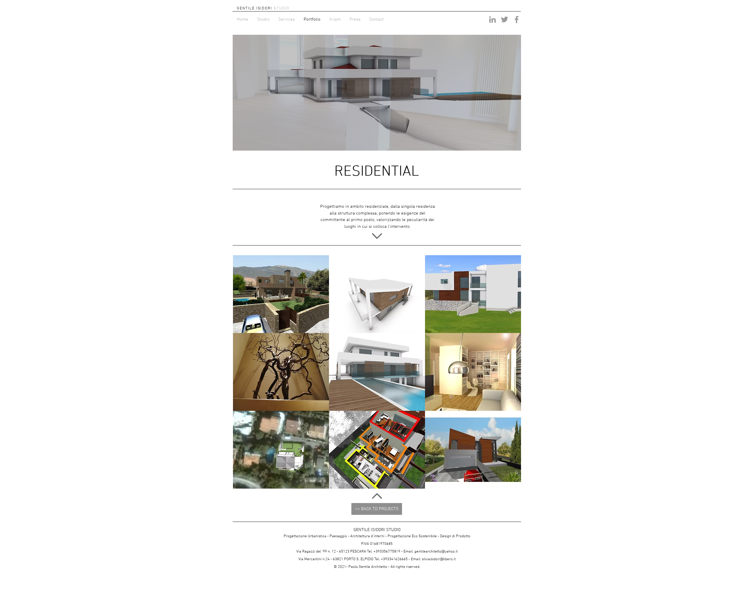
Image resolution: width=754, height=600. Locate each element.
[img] (377, 450)
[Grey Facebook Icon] (516, 19)
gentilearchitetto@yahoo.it (436, 551)
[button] (377, 93)
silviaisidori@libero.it (439, 559)
